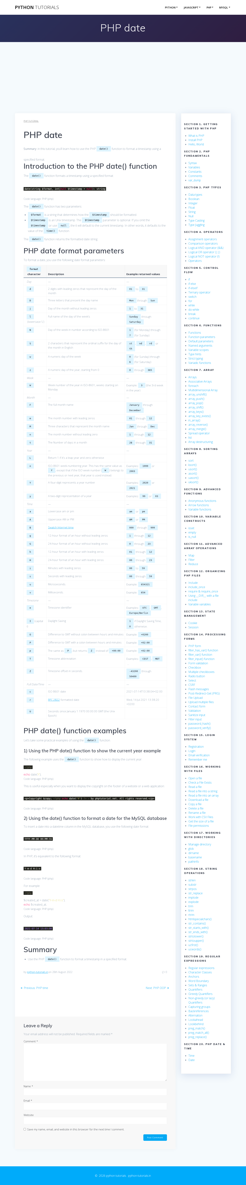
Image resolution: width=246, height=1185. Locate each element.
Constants (195, 172)
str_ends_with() (198, 932)
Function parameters (201, 337)
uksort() (193, 482)
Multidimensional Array (203, 390)
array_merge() (197, 429)
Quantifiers (195, 989)
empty (192, 532)
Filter (191, 560)
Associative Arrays (200, 381)
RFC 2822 (54, 699)
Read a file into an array (203, 795)
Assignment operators (202, 239)
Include (193, 583)
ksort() (192, 465)
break (192, 314)
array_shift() (195, 407)
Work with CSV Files (200, 817)
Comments (195, 176)
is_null (192, 537)
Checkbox (194, 667)
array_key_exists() (199, 416)
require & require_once (203, 591)
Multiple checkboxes (201, 672)
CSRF (191, 685)
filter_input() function (201, 659)
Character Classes (200, 972)
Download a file (198, 800)
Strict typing (195, 358)
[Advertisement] (123, 86)
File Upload (195, 698)
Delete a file (195, 808)
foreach (193, 386)
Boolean (193, 199)
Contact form (196, 706)
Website (29, 1115)
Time (191, 1056)
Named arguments (200, 346)
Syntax (192, 163)
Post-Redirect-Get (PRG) (204, 693)
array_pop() (195, 403)
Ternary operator (199, 292)
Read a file (195, 787)
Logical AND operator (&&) (205, 248)
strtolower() (195, 936)
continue (194, 318)
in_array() (194, 420)
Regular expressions (201, 968)
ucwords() (194, 949)
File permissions (198, 826)
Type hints (194, 354)
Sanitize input (196, 715)
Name (28, 1086)
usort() (192, 469)
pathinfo (193, 862)
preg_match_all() (198, 1033)
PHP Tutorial (31, 121)
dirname (193, 853)
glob (191, 849)
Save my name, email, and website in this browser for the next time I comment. (75, 1129)
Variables (194, 167)
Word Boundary (198, 981)
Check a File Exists (200, 782)
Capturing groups (199, 1007)
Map (191, 555)
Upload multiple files (201, 702)
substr (192, 885)
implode (193, 897)
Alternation (195, 1015)
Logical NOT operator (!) (204, 256)
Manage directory (199, 844)
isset (191, 528)
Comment (31, 1041)
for (190, 301)
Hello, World (196, 144)
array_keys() (196, 412)
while (191, 305)
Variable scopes (198, 350)
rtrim (191, 915)
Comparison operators (203, 243)
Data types (195, 195)
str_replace (195, 893)
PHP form (194, 646)
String (192, 212)
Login (191, 751)
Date (191, 1060)
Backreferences (198, 1011)
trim (190, 906)
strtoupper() (196, 941)
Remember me (197, 759)
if (189, 279)
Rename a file (197, 813)
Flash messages (198, 689)
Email (28, 1100)
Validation (194, 711)
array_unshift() (197, 394)
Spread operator (199, 433)
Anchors (193, 977)
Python (170, 7)
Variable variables (199, 604)
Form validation (198, 663)
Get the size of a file (201, 821)
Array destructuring (200, 442)
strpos (192, 889)
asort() (192, 473)
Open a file (195, 778)
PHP (209, 7)
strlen (192, 880)
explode (193, 902)
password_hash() (199, 724)
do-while (193, 310)
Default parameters (200, 341)
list (190, 438)
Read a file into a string (202, 791)
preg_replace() (197, 1037)
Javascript (191, 7)
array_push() (196, 399)
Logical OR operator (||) (204, 252)
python (37, 7)
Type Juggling (196, 225)
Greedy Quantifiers (200, 994)
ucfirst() (193, 945)
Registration (196, 747)
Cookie (192, 623)
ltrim (191, 910)
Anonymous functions (202, 501)
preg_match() (196, 1028)
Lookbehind (195, 1024)
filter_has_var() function (203, 650)
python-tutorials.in (37, 972)
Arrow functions (198, 505)
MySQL (223, 7)
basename (195, 857)
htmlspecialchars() (200, 919)
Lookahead (195, 1020)
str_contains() (197, 923)
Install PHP (195, 140)
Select (192, 680)
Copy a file (195, 804)
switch (192, 297)
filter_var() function (200, 655)
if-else (192, 284)
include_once (196, 587)
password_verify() (199, 728)
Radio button (196, 676)
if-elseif (192, 288)
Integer (193, 203)
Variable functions (199, 509)
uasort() (193, 478)
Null (190, 216)
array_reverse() (198, 425)
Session (193, 627)
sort (191, 461)
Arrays (192, 377)
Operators (195, 261)
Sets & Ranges (197, 985)
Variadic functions (199, 363)
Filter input (195, 719)
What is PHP (196, 136)
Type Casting (196, 220)
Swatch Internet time (61, 527)
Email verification (199, 755)
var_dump (194, 180)
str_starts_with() (198, 928)
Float (191, 208)
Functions (194, 333)
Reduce (193, 564)
